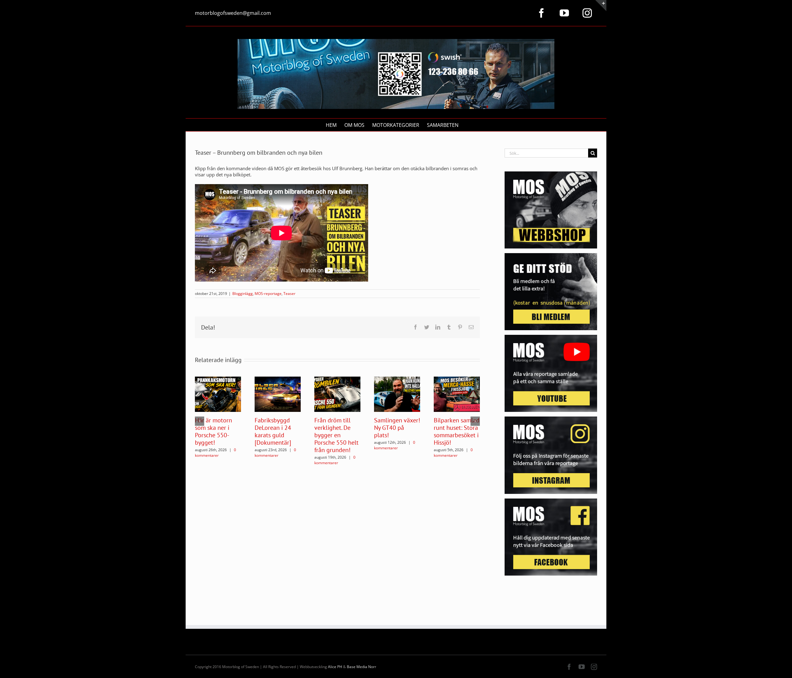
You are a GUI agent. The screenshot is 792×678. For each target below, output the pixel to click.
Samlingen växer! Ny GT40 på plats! (397, 427)
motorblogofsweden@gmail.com (233, 13)
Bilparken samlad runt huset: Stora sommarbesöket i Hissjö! (457, 431)
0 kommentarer (215, 452)
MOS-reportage (268, 293)
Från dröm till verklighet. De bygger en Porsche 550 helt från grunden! (336, 435)
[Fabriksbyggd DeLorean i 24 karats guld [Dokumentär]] (278, 394)
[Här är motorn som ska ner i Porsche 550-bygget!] (218, 394)
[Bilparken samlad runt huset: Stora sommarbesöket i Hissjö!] (457, 394)
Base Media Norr (361, 666)
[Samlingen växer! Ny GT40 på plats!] (397, 394)
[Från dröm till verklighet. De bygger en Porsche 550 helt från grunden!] (337, 394)
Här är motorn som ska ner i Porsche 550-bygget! (213, 431)
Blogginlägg (242, 293)
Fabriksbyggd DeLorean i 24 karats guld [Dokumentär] (273, 431)
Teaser (289, 293)
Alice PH (335, 666)
